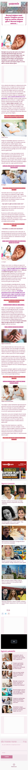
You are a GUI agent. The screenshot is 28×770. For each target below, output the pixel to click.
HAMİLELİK (10, 11)
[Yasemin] (14, 4)
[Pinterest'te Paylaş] (9, 614)
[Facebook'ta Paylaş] (2, 614)
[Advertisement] (14, 450)
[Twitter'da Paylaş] (5, 614)
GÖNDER (7, 756)
